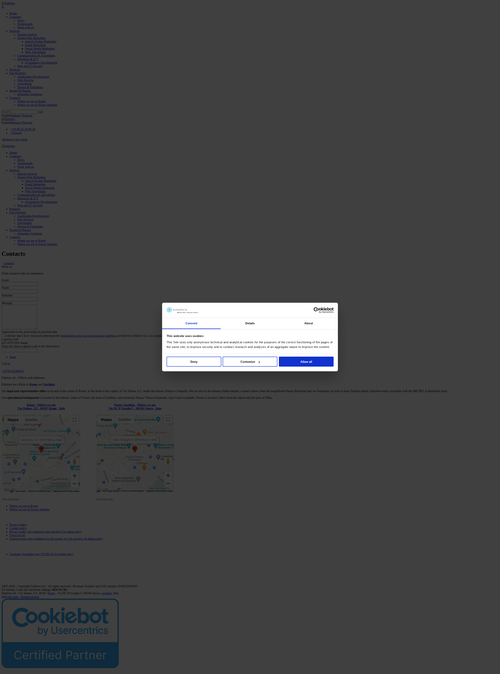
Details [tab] (250, 323)
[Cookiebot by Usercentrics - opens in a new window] (316, 310)
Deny (193, 361)
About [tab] (308, 323)
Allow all (306, 361)
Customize (247, 361)
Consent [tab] (191, 323)
